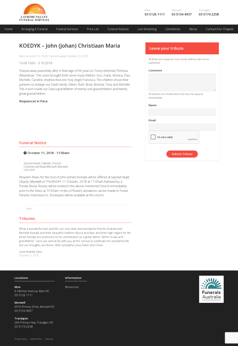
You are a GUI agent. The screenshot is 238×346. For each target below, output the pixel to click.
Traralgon (204, 10)
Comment (155, 70)
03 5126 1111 (155, 14)
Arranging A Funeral (34, 29)
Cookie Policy (36, 338)
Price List (93, 29)
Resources (72, 287)
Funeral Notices (118, 29)
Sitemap (49, 338)
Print (29, 208)
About (193, 29)
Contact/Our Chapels (220, 29)
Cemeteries (172, 29)
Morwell (176, 10)
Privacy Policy (21, 338)
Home (8, 29)
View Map (29, 170)
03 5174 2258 (209, 14)
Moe (147, 10)
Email (152, 120)
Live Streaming (147, 29)
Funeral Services (67, 29)
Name (153, 105)
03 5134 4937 (182, 14)
